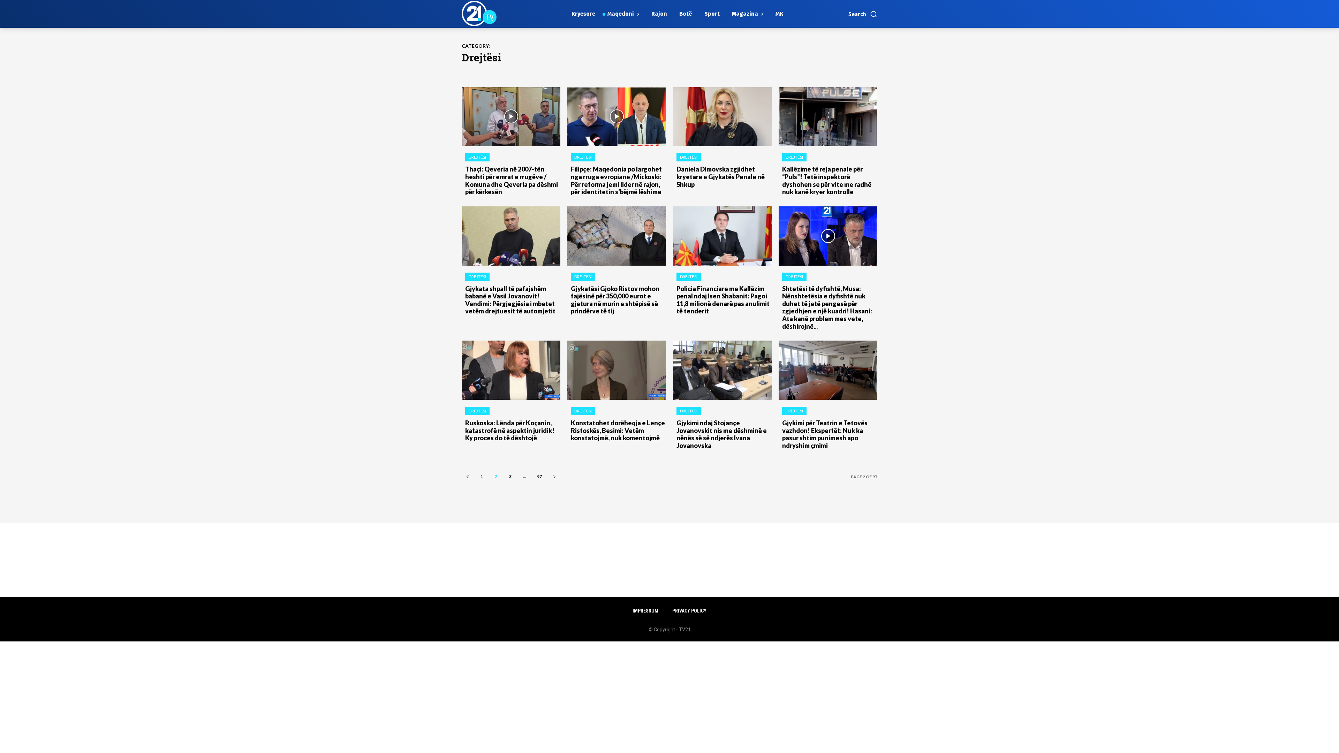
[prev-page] (467, 476)
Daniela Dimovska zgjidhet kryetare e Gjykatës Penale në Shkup (720, 176)
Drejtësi (477, 157)
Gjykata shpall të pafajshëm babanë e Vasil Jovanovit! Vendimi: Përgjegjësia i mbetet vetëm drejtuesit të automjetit (510, 300)
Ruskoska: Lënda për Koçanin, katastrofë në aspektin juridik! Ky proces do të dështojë (509, 430)
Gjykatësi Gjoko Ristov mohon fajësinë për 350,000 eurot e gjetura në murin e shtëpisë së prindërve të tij (615, 300)
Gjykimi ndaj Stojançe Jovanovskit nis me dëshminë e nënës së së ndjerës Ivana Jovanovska (721, 434)
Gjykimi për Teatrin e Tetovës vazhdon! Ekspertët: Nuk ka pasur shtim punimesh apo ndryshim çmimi (825, 434)
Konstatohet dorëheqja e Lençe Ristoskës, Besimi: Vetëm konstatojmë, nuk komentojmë (618, 430)
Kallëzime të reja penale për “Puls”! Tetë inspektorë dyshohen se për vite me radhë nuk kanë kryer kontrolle (826, 180)
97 (539, 476)
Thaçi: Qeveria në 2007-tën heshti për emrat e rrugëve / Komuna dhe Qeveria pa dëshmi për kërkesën (511, 180)
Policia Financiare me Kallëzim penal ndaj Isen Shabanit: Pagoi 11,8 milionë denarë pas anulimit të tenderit (723, 300)
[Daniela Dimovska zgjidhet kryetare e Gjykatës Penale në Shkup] (722, 116)
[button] (862, 14)
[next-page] (554, 476)
